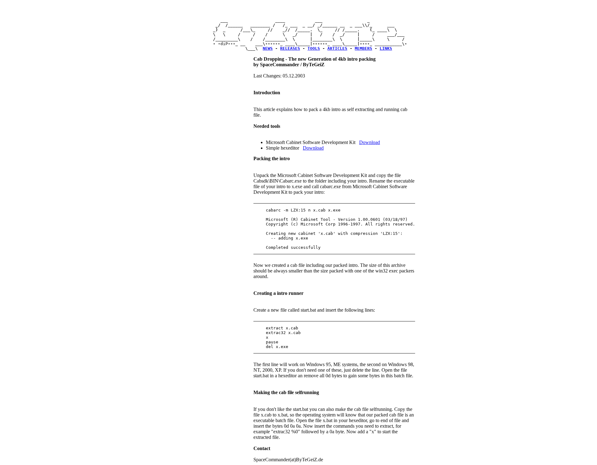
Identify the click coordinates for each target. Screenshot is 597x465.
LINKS (386, 48)
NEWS (268, 48)
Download (369, 142)
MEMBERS (363, 48)
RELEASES (290, 48)
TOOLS (314, 48)
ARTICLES (337, 48)
